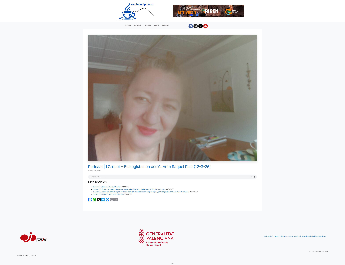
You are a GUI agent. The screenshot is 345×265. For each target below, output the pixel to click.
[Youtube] (205, 26)
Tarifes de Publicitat (319, 236)
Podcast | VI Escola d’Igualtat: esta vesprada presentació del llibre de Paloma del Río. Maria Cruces (128, 189)
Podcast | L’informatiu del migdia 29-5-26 (108, 194)
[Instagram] (195, 26)
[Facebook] (190, 26)
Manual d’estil (306, 236)
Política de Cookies (286, 236)
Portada (128, 25)
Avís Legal (297, 236)
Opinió (156, 25)
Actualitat (137, 25)
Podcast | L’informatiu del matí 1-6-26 (106, 187)
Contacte (165, 25)
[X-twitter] (200, 26)
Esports (148, 25)
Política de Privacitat (271, 236)
